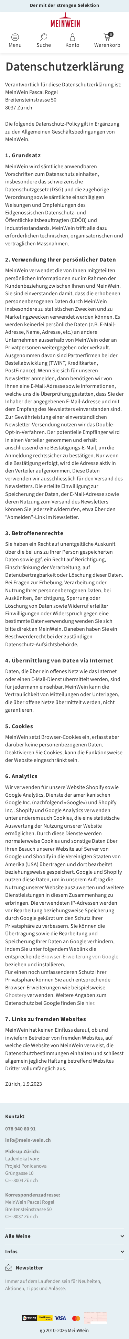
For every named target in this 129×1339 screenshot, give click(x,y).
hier (89, 1003)
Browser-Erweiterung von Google (79, 956)
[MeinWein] (64, 20)
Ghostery (15, 995)
